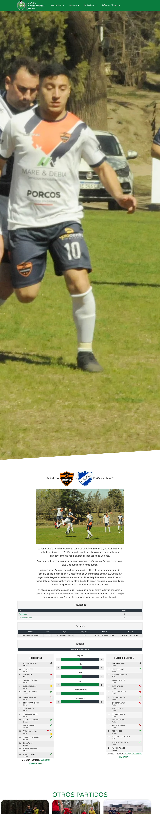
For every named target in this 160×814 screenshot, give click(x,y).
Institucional (89, 5)
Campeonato (56, 5)
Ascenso (73, 5)
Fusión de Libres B (25, 618)
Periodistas (23, 614)
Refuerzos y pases (109, 5)
